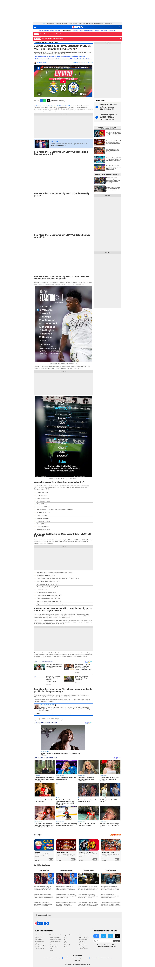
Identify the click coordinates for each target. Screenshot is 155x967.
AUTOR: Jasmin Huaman (46, 705)
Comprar (50, 859)
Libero (65, 958)
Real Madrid (57, 714)
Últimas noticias (44, 30)
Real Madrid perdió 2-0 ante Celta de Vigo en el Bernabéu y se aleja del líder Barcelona (60, 56)
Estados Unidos (83, 948)
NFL (65, 947)
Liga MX (52, 950)
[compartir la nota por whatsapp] (44, 100)
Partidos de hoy (50, 23)
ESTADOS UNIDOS (88, 30)
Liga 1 (36, 943)
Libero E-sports (73, 958)
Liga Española (54, 947)
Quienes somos (107, 944)
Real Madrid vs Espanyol (61, 23)
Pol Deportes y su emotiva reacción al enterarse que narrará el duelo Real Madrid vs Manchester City (63, 59)
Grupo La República (49, 958)
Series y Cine (82, 943)
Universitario (89, 23)
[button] (120, 27)
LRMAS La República (105, 958)
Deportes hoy (67, 935)
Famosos (81, 941)
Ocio (81, 30)
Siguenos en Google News (58, 100)
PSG (51, 948)
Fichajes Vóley (108, 23)
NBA (65, 941)
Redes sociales (83, 939)
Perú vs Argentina (98, 23)
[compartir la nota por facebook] (41, 100)
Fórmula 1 (67, 945)
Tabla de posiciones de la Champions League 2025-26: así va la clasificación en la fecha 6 (69, 144)
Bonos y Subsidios (84, 937)
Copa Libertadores (55, 937)
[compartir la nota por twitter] (48, 100)
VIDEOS (97, 30)
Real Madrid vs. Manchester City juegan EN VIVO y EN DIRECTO (52, 105)
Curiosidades (82, 945)
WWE (65, 939)
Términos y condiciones (110, 946)
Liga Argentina (54, 945)
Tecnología (82, 947)
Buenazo (86, 958)
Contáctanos (100, 944)
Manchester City (66, 714)
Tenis (65, 943)
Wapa (80, 958)
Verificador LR (94, 958)
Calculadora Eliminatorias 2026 (40, 947)
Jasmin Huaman (41, 62)
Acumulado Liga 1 (73, 23)
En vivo (73, 714)
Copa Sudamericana (55, 941)
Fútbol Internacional (40, 42)
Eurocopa (52, 943)
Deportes (75, 30)
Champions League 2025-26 (57, 53)
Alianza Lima (82, 23)
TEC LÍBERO (104, 30)
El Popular (58, 958)
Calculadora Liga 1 (40, 945)
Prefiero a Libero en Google (50, 719)
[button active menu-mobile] (35, 27)
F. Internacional (66, 30)
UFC (65, 937)
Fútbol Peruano (55, 30)
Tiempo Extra (112, 30)
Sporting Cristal (39, 941)
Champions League (52, 42)
